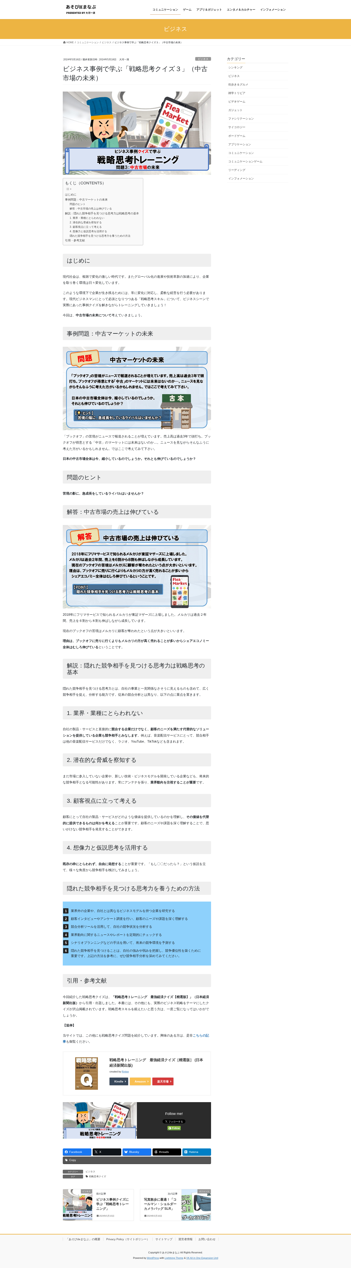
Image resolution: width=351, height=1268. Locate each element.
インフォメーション (241, 178)
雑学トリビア (236, 93)
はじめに (70, 194)
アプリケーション (239, 144)
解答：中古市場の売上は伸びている (91, 208)
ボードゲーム (236, 135)
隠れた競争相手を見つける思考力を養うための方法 (100, 235)
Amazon (140, 1081)
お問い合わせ (207, 1239)
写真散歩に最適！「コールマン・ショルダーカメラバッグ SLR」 (160, 1204)
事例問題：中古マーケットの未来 (86, 199)
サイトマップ (163, 1239)
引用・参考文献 (75, 240)
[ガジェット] (196, 1204)
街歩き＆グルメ (238, 84)
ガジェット (235, 110)
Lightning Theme (174, 1258)
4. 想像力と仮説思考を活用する (88, 231)
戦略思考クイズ (97, 1176)
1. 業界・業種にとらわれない (87, 217)
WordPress (153, 1258)
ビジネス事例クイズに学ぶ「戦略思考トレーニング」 (112, 1204)
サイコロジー (236, 127)
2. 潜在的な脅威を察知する (86, 222)
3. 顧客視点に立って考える (86, 226)
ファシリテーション (241, 118)
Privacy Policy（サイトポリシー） (128, 1239)
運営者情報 (185, 1239)
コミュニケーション (241, 152)
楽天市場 (163, 1081)
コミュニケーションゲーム (245, 161)
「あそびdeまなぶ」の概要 (83, 1239)
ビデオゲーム (236, 101)
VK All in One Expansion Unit (202, 1258)
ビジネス (203, 58)
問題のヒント (78, 204)
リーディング (236, 170)
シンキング (235, 67)
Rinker (125, 1071)
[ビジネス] (77, 1204)
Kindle (118, 1081)
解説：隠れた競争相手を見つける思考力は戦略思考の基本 (102, 213)
